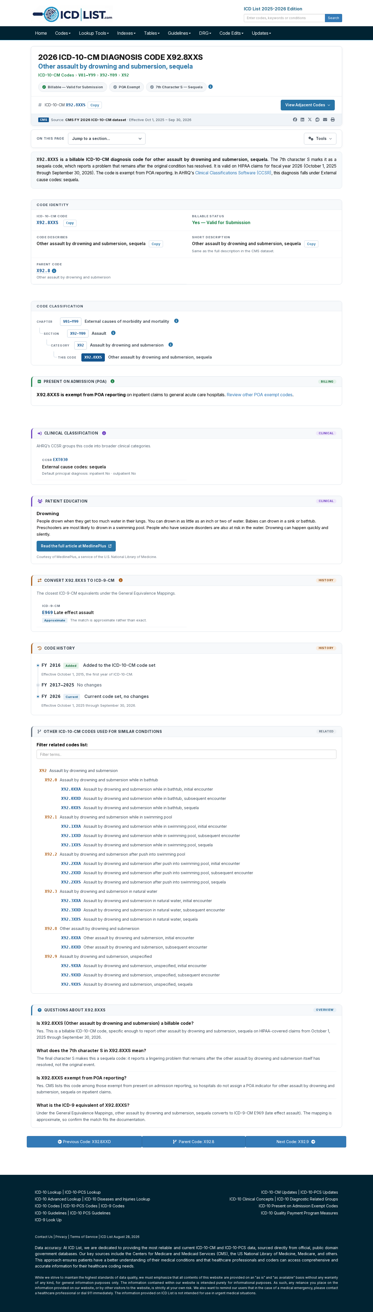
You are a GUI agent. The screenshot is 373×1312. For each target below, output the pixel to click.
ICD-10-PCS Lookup (83, 1192)
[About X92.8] (54, 271)
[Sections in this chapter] (113, 333)
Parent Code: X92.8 (196, 1141)
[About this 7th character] (210, 86)
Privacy (61, 1237)
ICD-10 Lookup (48, 1192)
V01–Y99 (70, 321)
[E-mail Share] (325, 119)
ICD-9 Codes (113, 1206)
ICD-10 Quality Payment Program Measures (299, 1213)
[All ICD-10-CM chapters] (176, 321)
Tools (321, 138)
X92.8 (43, 270)
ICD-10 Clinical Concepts (252, 1199)
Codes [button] (61, 33)
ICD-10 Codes (47, 1206)
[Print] (333, 119)
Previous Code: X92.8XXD (87, 1141)
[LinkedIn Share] (302, 119)
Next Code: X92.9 (293, 1141)
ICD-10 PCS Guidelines (90, 1213)
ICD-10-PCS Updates (319, 1192)
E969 (47, 612)
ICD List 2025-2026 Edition (273, 8)
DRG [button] (204, 33)
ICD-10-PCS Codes (80, 1206)
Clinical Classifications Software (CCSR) (233, 172)
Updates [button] (260, 33)
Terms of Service (84, 1237)
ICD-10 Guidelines (51, 1213)
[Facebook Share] (295, 119)
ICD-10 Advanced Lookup (58, 1199)
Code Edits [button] (230, 33)
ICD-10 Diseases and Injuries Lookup (117, 1199)
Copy (94, 105)
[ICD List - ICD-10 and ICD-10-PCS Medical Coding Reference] (72, 13)
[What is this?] (112, 381)
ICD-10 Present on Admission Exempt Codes (298, 1206)
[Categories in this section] (170, 344)
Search (333, 18)
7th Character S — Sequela (179, 87)
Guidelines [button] (178, 33)
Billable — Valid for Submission (75, 87)
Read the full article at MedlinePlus (73, 546)
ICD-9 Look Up (48, 1219)
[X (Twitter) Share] (310, 119)
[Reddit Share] (317, 119)
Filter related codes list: (62, 744)
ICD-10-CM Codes (56, 75)
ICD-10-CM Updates (279, 1192)
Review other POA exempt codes (259, 394)
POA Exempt (129, 87)
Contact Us (44, 1237)
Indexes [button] (125, 33)
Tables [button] (150, 33)
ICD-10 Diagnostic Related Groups (307, 1199)
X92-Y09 (77, 333)
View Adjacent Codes (305, 105)
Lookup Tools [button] (92, 33)
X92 (80, 345)
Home (41, 33)
